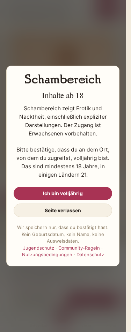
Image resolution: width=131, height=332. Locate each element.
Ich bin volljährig (63, 193)
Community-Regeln (79, 248)
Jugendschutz (38, 248)
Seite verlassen (63, 210)
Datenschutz (90, 254)
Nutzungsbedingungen (47, 254)
